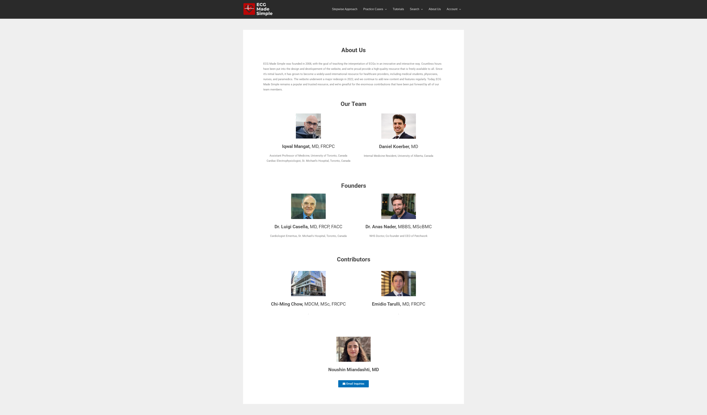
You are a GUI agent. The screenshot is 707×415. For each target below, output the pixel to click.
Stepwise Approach (344, 9)
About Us (435, 9)
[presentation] (385, 9)
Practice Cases (373, 9)
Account (452, 9)
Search (414, 9)
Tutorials (398, 9)
